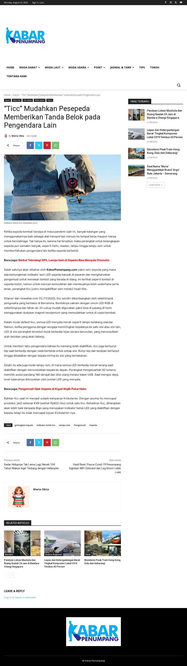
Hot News (28, 100)
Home (7, 95)
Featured (16, 100)
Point (49, 100)
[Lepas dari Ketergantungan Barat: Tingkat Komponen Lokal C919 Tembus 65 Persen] (62, 543)
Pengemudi (80, 425)
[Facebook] (166, 3)
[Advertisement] (115, 35)
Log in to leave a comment (20, 597)
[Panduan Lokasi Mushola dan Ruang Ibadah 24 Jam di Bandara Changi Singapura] (22, 543)
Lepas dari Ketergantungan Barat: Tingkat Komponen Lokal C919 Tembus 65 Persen (62, 563)
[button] (178, 85)
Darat (16, 95)
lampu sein (64, 425)
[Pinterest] (47, 145)
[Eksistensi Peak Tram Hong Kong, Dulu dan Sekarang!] (102, 543)
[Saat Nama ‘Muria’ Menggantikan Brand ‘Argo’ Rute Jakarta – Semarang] (136, 170)
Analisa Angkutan (53, 554)
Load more (154, 184)
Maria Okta (18, 135)
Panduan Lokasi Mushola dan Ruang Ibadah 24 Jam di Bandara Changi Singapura (21, 563)
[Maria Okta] (6, 136)
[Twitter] (176, 3)
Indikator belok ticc (46, 425)
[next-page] (12, 575)
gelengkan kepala (24, 425)
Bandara (9, 554)
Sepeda (93, 425)
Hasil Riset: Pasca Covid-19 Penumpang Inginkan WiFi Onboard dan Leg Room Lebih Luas (95, 468)
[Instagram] (171, 3)
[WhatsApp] (55, 145)
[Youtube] (181, 3)
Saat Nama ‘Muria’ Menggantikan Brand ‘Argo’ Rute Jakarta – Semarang (163, 170)
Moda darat (39, 100)
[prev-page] (6, 575)
